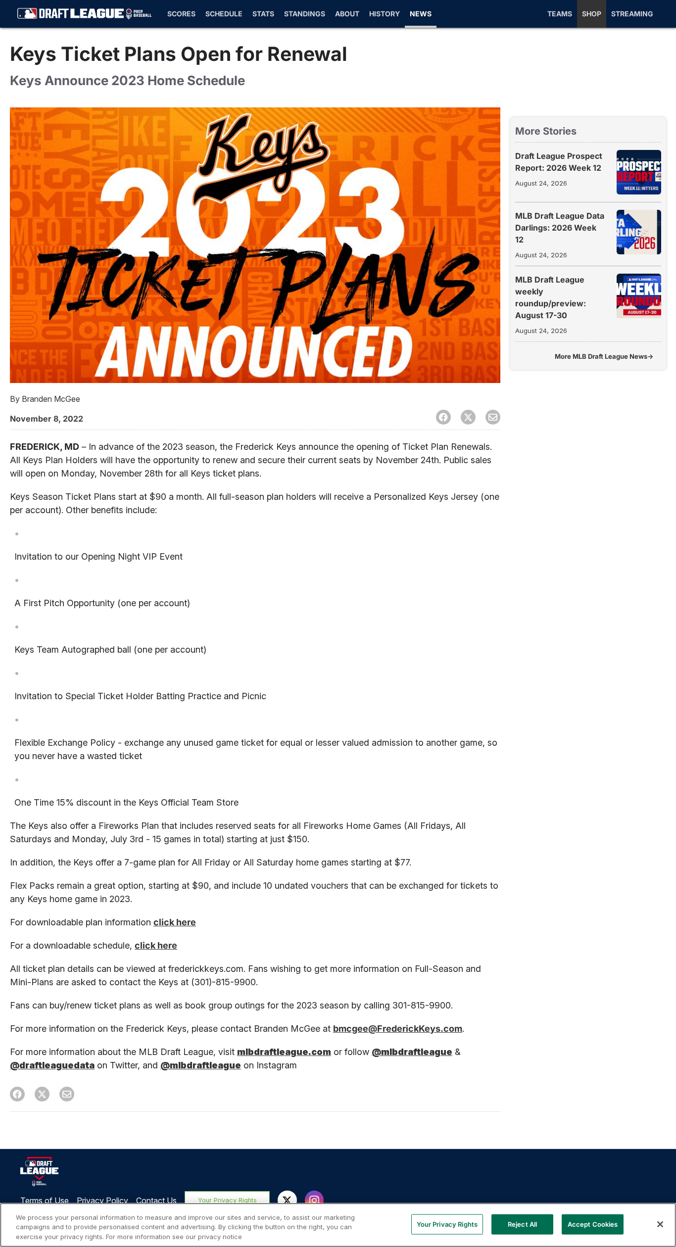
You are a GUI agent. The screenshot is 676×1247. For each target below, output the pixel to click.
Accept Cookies (593, 1224)
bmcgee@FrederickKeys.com (397, 1028)
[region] (338, 1225)
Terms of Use (44, 1200)
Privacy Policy (102, 1200)
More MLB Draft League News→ (604, 356)
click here (174, 922)
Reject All (522, 1224)
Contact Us (156, 1200)
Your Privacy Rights (227, 1200)
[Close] (660, 1224)
